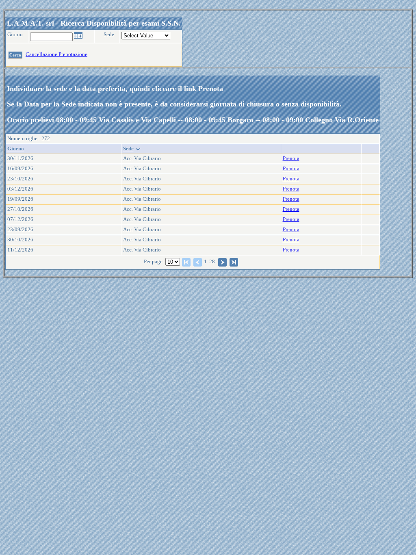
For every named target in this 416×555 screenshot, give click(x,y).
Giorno (15, 149)
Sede (128, 149)
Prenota (291, 158)
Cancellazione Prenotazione (56, 54)
